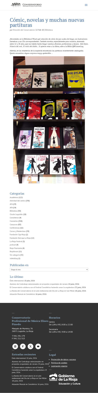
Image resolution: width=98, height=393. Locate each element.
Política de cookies (59, 362)
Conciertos (14, 221)
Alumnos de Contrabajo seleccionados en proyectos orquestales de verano (39, 284)
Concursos (14, 224)
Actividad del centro (17, 201)
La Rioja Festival (16, 241)
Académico (14, 197)
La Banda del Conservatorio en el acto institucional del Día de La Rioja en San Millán (42, 291)
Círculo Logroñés (16, 214)
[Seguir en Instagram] (15, 346)
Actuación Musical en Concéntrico (22, 294)
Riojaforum (14, 251)
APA (11, 207)
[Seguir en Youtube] (38, 346)
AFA (11, 204)
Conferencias (15, 228)
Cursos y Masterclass (18, 231)
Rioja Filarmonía (16, 248)
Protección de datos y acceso (63, 359)
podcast (13, 245)
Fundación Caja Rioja (17, 234)
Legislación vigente (59, 366)
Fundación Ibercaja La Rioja (20, 238)
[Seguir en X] (30, 346)
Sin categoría (15, 255)
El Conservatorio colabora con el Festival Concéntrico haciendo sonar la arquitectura (42, 287)
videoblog (14, 258)
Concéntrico (14, 217)
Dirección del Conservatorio (23, 30)
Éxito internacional (17, 280)
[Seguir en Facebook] (23, 346)
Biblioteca (49, 30)
